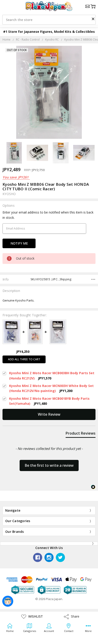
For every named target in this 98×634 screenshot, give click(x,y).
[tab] (80, 434)
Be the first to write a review (49, 465)
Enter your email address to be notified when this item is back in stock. (48, 214)
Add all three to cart (24, 359)
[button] (93, 19)
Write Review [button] (49, 414)
